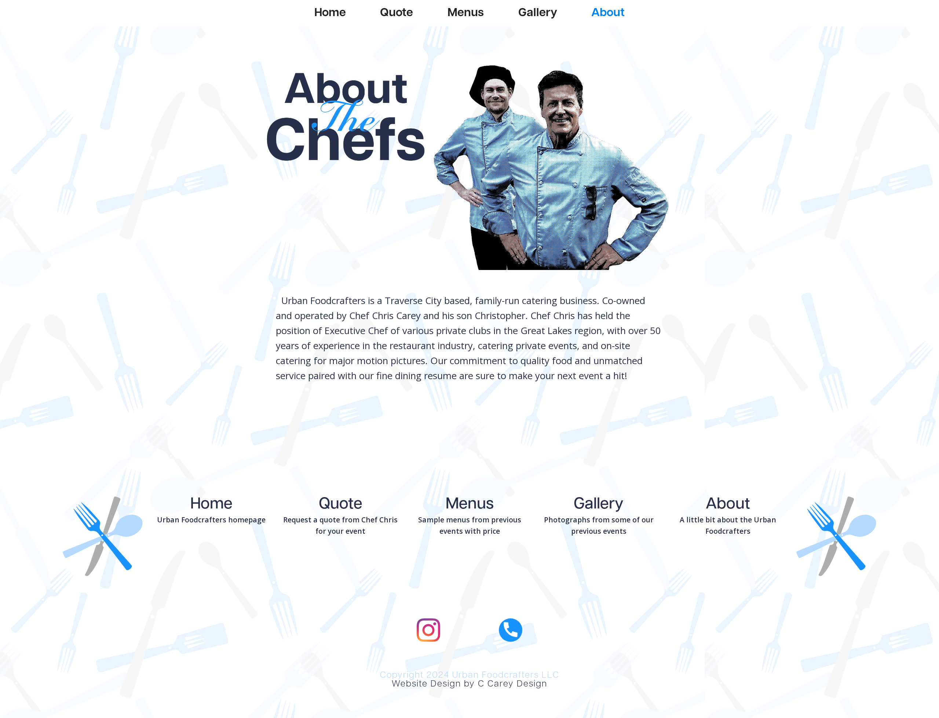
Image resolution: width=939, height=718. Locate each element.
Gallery (537, 13)
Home (330, 13)
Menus (465, 13)
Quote (396, 13)
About (608, 13)
